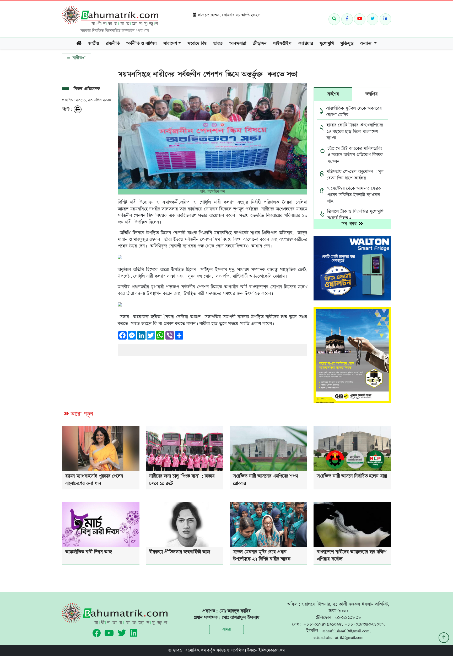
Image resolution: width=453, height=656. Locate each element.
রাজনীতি (113, 43)
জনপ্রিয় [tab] (371, 94)
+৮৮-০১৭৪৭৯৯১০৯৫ (322, 624)
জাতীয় (93, 43)
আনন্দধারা (237, 43)
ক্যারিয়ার (305, 43)
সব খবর (350, 224)
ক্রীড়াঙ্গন (259, 43)
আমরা (226, 629)
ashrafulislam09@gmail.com (345, 630)
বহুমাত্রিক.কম (195, 650)
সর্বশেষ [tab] (333, 94)
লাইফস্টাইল (282, 43)
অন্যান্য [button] (366, 43)
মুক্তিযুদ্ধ (346, 43)
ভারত (218, 43)
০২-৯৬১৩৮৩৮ (348, 617)
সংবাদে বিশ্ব (197, 43)
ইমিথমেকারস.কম (271, 650)
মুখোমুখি (326, 43)
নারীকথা (78, 58)
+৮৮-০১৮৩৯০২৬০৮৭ (364, 624)
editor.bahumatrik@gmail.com (338, 637)
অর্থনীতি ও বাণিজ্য (141, 43)
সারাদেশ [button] (170, 43)
